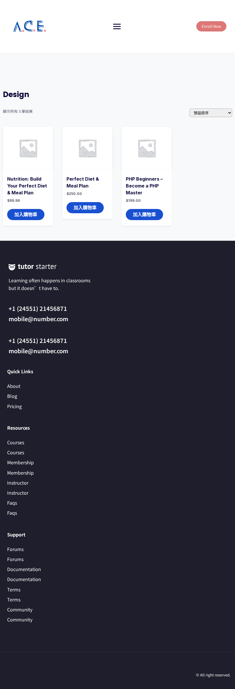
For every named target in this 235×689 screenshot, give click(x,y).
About (13, 385)
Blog (12, 395)
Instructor (17, 482)
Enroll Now (211, 26)
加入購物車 (25, 214)
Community (19, 609)
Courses (15, 442)
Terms (13, 589)
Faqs (12, 502)
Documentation (24, 569)
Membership (20, 462)
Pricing (14, 406)
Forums (15, 549)
